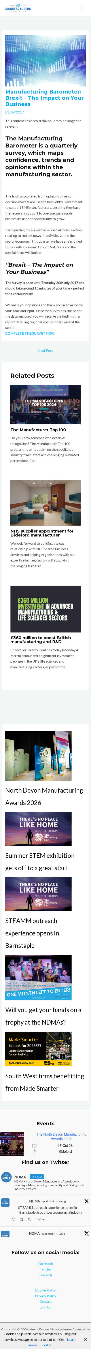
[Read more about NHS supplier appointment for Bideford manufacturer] (45, 502)
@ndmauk (48, 1201)
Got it (46, 1345)
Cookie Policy (45, 1290)
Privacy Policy (45, 1296)
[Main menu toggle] (82, 8)
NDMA (34, 1201)
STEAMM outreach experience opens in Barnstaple (32, 933)
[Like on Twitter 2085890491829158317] (31, 1220)
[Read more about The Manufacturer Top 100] (45, 404)
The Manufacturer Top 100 (38, 429)
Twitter (45, 1269)
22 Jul (62, 1233)
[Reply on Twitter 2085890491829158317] (14, 1220)
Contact (46, 1301)
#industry (75, 1212)
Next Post (45, 351)
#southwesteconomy (52, 1212)
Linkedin (45, 1275)
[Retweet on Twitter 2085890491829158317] (22, 1220)
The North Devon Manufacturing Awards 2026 (61, 1136)
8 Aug (62, 1201)
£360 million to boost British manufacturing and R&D (40, 639)
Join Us (45, 1307)
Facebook (45, 1264)
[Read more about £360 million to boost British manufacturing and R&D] (45, 609)
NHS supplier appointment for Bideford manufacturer (42, 533)
